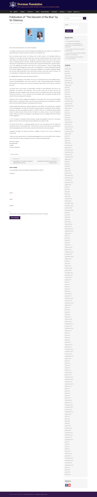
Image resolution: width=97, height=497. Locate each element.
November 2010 (69, 460)
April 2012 (67, 423)
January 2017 (68, 296)
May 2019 (67, 240)
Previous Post (23, 160)
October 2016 (68, 300)
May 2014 (67, 365)
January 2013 (68, 402)
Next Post (47, 160)
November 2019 (69, 228)
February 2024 (68, 122)
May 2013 (67, 393)
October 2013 (68, 381)
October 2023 (68, 129)
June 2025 (67, 89)
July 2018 (67, 261)
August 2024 (68, 108)
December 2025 (69, 82)
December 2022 (69, 150)
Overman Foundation (29, 4)
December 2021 (69, 175)
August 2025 (68, 85)
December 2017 (69, 272)
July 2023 (67, 136)
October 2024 (68, 103)
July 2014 (67, 360)
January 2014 (68, 374)
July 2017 (67, 282)
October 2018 (68, 254)
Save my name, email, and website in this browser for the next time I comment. (28, 214)
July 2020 (67, 212)
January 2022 (68, 173)
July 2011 (67, 442)
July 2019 (67, 235)
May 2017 (67, 286)
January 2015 (68, 347)
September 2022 (69, 157)
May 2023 (67, 138)
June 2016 (67, 309)
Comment (12, 173)
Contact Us (76, 11)
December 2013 (69, 377)
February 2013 (68, 400)
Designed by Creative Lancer (41, 494)
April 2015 (67, 340)
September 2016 (69, 303)
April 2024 (67, 117)
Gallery (70, 11)
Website (11, 205)
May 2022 (67, 166)
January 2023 (68, 147)
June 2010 (67, 467)
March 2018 (68, 266)
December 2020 (69, 203)
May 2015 (67, 337)
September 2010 (69, 465)
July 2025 (67, 87)
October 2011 (68, 437)
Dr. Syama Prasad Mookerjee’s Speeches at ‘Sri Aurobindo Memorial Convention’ (74, 45)
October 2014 (68, 354)
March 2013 (68, 398)
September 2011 (69, 439)
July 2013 (67, 388)
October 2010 (68, 462)
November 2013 (69, 379)
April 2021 (67, 194)
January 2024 (68, 124)
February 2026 (68, 78)
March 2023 (68, 143)
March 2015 (68, 342)
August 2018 (68, 259)
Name (11, 192)
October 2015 (68, 326)
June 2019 (67, 238)
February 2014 (68, 372)
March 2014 (68, 370)
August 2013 (68, 386)
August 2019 (68, 233)
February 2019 (68, 247)
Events (37, 11)
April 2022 (67, 168)
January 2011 (68, 456)
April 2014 (67, 367)
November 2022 (69, 152)
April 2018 (67, 263)
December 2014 (69, 349)
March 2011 (68, 451)
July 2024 (67, 110)
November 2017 (69, 275)
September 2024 (69, 106)
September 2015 (69, 328)
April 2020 (67, 219)
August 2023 (68, 133)
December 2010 (69, 458)
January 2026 (68, 80)
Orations (54, 11)
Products (30, 11)
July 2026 (67, 71)
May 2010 (67, 469)
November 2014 (69, 351)
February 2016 (68, 319)
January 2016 (68, 321)
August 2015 (68, 330)
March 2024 (68, 119)
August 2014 (68, 358)
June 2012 (67, 418)
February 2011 (68, 453)
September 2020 (69, 210)
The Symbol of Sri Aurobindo (73, 41)
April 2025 (67, 94)
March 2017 (68, 291)
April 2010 (67, 472)
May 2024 (67, 115)
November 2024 (69, 101)
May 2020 (67, 217)
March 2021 (68, 196)
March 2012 (68, 425)
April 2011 (67, 449)
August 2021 (68, 184)
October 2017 (68, 277)
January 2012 (68, 430)
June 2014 (67, 363)
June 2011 (67, 444)
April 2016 (67, 314)
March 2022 (68, 170)
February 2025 (68, 99)
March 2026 (68, 75)
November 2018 (69, 252)
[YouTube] (69, 485)
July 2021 (67, 187)
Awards (22, 11)
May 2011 (67, 446)
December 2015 (69, 323)
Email (11, 199)
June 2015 (67, 335)
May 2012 (67, 421)
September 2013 (69, 384)
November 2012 (69, 407)
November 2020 (69, 205)
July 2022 (67, 161)
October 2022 (68, 154)
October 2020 (68, 208)
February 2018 (68, 268)
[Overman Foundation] (11, 11)
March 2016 (68, 316)
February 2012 (68, 428)
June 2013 (67, 391)
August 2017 (68, 279)
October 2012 (68, 409)
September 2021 (69, 182)
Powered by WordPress (28, 494)
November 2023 (69, 126)
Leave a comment (14, 154)
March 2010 (68, 474)
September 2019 (69, 231)
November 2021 (69, 177)
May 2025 (67, 92)
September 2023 (69, 131)
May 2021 (67, 191)
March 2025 (68, 96)
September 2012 (69, 411)
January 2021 (68, 201)
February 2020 (68, 224)
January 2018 (68, 270)
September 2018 (69, 256)
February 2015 (68, 344)
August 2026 (68, 69)
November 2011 (69, 435)
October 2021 (68, 180)
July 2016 (67, 307)
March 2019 (68, 245)
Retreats (62, 11)
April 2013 (67, 395)
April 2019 (67, 242)
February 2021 (68, 198)
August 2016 (68, 305)
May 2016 (67, 312)
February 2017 (68, 293)
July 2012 (67, 416)
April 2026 (67, 73)
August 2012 (68, 414)
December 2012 (69, 405)
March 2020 (68, 221)
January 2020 (68, 226)
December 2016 (69, 298)
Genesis (15, 11)
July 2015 (67, 333)
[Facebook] (66, 485)
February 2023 (68, 145)
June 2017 (67, 284)
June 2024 (67, 113)
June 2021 (67, 189)
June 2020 (67, 215)
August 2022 (68, 159)
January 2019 (68, 249)
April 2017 (67, 289)
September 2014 (69, 356)
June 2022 (67, 164)
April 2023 (67, 140)
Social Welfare (45, 11)
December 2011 (69, 432)
